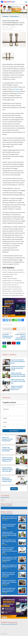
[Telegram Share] (18, 343)
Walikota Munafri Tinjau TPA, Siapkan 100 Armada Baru (18, 381)
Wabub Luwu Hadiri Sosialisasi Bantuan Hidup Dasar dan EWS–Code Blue (18, 374)
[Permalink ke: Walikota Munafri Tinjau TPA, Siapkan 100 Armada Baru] (6, 382)
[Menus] (26, 2)
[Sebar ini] (4, 343)
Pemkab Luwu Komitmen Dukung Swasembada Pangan (18, 368)
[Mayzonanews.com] (8, 1)
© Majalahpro (4, 633)
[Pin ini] (14, 343)
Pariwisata (17, 89)
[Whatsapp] (4, 346)
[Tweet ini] (9, 343)
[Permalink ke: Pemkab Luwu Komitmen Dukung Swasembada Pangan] (6, 368)
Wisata (18, 91)
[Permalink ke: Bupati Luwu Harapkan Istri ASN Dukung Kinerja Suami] (6, 362)
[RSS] (14, 329)
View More (14, 488)
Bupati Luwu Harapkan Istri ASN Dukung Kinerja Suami (18, 361)
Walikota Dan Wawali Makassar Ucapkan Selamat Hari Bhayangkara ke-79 (7, 481)
